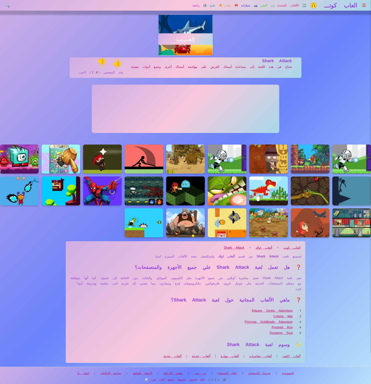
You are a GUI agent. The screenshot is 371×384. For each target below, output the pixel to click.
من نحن (200, 373)
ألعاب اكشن (291, 356)
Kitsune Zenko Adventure (272, 310)
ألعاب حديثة (172, 356)
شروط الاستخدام (259, 373)
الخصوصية (288, 373)
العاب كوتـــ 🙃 (333, 5)
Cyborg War (283, 316)
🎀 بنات (231, 5)
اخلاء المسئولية (227, 373)
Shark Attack (234, 247)
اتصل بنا (83, 373)
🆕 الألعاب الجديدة (291, 5)
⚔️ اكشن (267, 5)
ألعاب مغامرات (260, 356)
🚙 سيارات (249, 5)
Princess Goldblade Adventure (269, 322)
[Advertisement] (185, 109)
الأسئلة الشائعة (142, 373)
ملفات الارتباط (173, 373)
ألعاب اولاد (264, 247)
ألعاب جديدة (201, 356)
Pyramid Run (282, 327)
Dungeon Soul (281, 333)
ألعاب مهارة (230, 356)
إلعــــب (185, 39)
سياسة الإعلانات (111, 373)
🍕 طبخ (216, 5)
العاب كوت (291, 247)
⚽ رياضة (199, 5)
